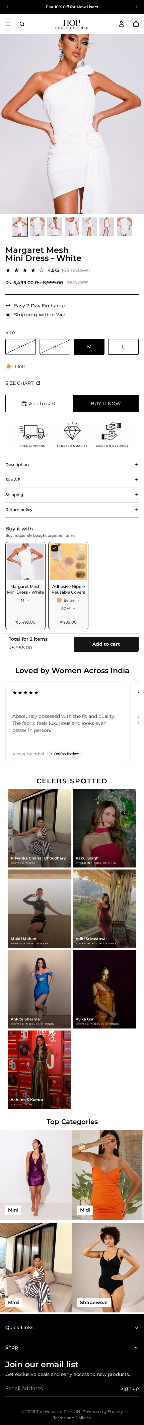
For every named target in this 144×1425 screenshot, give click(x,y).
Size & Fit (14, 479)
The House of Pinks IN (58, 1411)
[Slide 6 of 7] (106, 226)
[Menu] (7, 24)
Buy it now (106, 404)
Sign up (130, 1388)
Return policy (18, 509)
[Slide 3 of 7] (54, 226)
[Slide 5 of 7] (89, 226)
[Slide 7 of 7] (124, 226)
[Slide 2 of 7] (37, 226)
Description (17, 464)
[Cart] (136, 24)
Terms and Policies (72, 1417)
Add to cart (106, 644)
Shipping (14, 494)
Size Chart (20, 383)
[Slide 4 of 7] (72, 226)
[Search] (22, 24)
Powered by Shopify (102, 1411)
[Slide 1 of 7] (19, 226)
